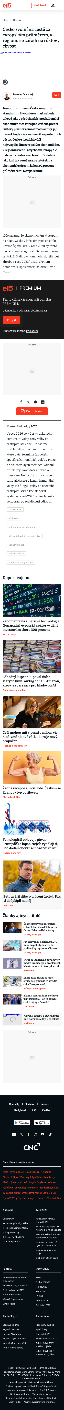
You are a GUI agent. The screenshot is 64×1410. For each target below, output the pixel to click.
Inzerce (45, 1104)
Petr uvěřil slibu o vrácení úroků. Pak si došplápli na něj (32, 898)
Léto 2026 (41, 1210)
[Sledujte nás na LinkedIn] (14, 1134)
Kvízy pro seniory (11, 1232)
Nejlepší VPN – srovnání (14, 1343)
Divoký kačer (9, 1303)
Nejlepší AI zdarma (12, 1333)
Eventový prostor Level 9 (36, 1192)
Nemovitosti (19, 1182)
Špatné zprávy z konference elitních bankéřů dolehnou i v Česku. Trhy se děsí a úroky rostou (40, 927)
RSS (34, 1110)
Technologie (10, 1316)
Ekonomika (42, 1316)
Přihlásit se (32, 330)
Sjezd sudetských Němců (15, 1285)
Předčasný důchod (45, 1324)
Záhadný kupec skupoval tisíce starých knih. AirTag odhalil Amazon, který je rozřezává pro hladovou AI (31, 681)
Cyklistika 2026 (43, 1305)
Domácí (17, 19)
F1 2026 (39, 1295)
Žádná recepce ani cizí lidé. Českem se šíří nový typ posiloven (32, 790)
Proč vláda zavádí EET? (13, 1290)
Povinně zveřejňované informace (39, 1401)
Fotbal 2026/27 (43, 1282)
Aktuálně (8, 1210)
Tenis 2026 (41, 1291)
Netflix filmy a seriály (13, 1347)
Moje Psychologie (13, 1172)
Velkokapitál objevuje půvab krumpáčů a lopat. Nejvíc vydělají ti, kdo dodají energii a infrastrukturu (30, 844)
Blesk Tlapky (32, 1172)
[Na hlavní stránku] (7, 5)
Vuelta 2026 (54, 1198)
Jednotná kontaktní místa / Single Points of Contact (31, 1397)
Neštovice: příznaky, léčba (15, 1223)
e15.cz (6, 19)
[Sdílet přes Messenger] (35, 402)
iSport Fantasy (20, 1177)
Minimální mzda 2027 (46, 1338)
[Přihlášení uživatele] (53, 5)
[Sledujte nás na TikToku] (50, 1134)
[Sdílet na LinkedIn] (42, 402)
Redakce (30, 1104)
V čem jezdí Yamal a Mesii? (15, 1227)
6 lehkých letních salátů (47, 1257)
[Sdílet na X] (28, 402)
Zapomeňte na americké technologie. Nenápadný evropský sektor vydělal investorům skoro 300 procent (31, 625)
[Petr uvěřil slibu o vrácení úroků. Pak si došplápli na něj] (32, 876)
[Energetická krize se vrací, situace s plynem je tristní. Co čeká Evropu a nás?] (12, 983)
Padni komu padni (12, 1294)
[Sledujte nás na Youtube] (42, 1134)
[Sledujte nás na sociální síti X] (21, 1134)
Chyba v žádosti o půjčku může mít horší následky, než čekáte (41, 1017)
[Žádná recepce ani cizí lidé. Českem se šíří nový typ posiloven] (32, 767)
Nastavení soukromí (20, 1394)
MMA (38, 1277)
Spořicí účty (41, 1329)
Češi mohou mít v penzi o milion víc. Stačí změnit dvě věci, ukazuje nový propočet (30, 737)
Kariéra (46, 1110)
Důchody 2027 (43, 1333)
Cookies (51, 1390)
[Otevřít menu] (59, 5)
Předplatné (20, 1110)
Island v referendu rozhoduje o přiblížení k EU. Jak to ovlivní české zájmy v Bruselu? (41, 999)
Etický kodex (15, 1401)
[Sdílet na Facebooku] (21, 402)
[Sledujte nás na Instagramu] (35, 1134)
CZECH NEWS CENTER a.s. (44, 1367)
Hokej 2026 (41, 1286)
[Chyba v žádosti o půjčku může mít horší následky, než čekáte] (12, 1019)
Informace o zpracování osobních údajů (26, 1390)
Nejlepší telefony (11, 1329)
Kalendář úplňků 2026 (13, 1236)
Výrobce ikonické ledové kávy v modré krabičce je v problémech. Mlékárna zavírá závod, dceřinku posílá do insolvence (42, 963)
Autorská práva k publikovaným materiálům (31, 1382)
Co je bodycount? (11, 1241)
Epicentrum (8, 1218)
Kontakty (14, 1104)
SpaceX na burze (11, 1324)
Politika (7, 1268)
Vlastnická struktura (42, 1394)
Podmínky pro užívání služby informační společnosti (31, 1386)
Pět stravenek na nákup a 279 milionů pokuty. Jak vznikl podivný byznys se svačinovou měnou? (40, 945)
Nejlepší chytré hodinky (14, 1338)
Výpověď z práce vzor (13, 1299)
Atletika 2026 (42, 1300)
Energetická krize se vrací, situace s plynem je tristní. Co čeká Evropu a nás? (40, 981)
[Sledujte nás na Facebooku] (28, 1134)
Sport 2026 (42, 1268)
